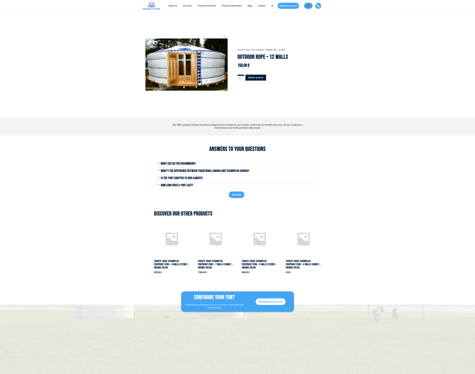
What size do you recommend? (178, 164)
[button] (236, 163)
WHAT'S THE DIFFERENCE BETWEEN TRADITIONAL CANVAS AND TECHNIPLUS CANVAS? (205, 171)
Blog (250, 6)
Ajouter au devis (255, 77)
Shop (247, 50)
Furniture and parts (207, 6)
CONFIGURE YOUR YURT (214, 297)
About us (172, 6)
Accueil (240, 50)
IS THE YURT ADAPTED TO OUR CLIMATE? (182, 178)
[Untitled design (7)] (186, 64)
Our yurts (187, 6)
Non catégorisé (258, 50)
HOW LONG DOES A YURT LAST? (177, 185)
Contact (262, 6)
